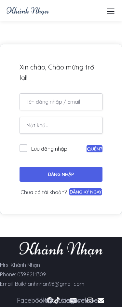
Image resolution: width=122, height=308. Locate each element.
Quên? (94, 149)
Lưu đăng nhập (49, 149)
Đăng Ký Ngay (86, 192)
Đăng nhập (61, 174)
